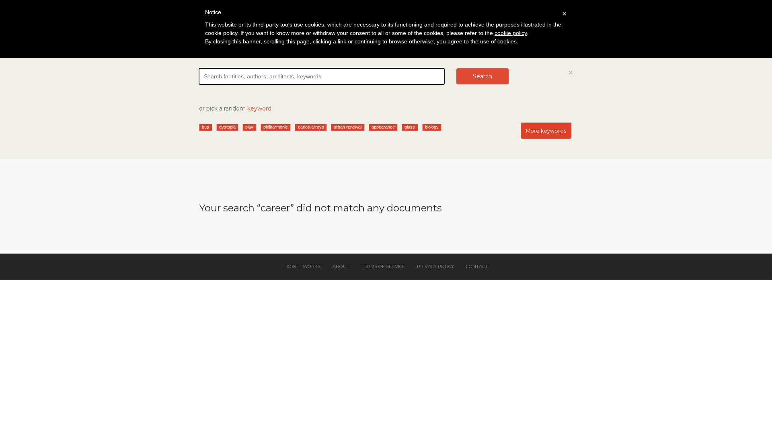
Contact (477, 266)
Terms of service (383, 266)
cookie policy (511, 33)
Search (482, 76)
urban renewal (347, 127)
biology (432, 127)
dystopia (227, 127)
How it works (302, 266)
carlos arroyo (311, 127)
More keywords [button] (546, 131)
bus (205, 127)
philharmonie (275, 127)
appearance (383, 127)
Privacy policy (435, 266)
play (249, 127)
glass (409, 127)
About (341, 266)
